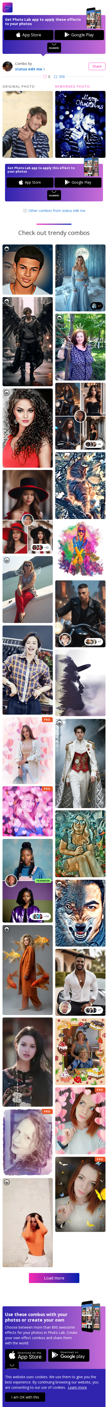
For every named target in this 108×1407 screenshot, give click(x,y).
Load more (54, 1278)
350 (62, 76)
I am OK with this (25, 1397)
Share (97, 66)
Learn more (77, 1387)
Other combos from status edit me (56, 210)
